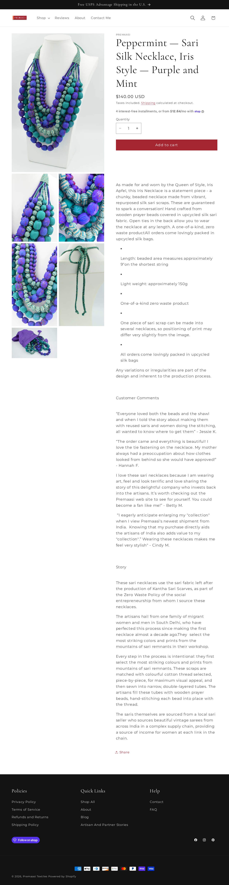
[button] (43, 18)
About (86, 809)
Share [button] (125, 752)
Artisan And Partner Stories (104, 825)
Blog (85, 817)
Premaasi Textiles (35, 876)
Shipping (148, 103)
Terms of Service (26, 809)
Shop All (88, 802)
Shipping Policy (25, 825)
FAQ (153, 809)
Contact (156, 802)
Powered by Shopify (62, 876)
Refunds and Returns (30, 817)
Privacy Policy (24, 802)
